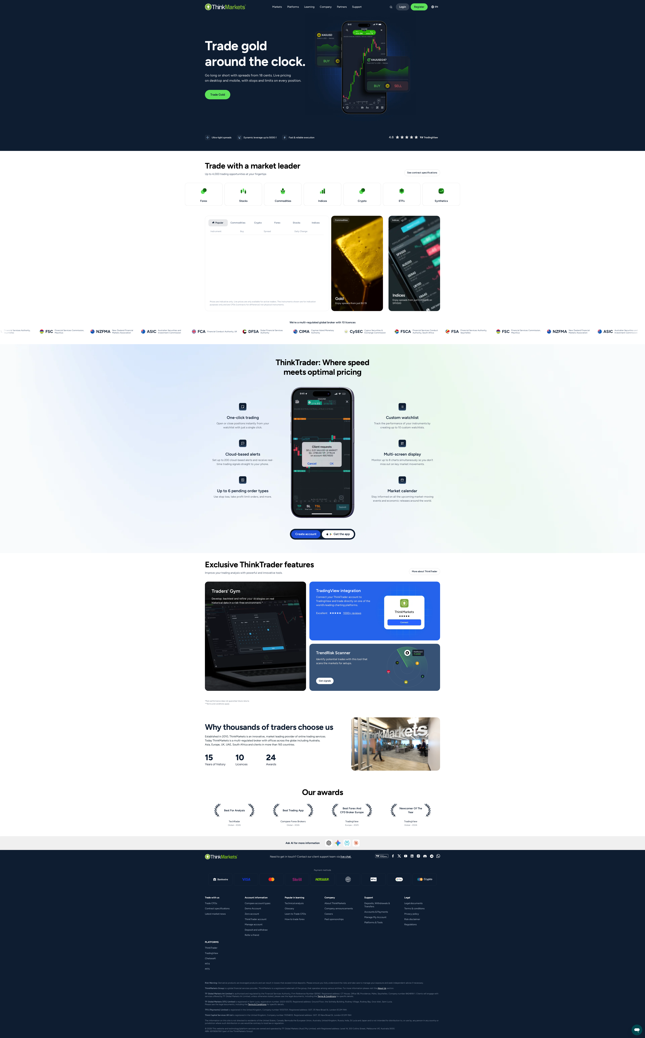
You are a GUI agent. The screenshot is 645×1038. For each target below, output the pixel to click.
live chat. (345, 856)
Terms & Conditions (327, 996)
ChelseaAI (210, 958)
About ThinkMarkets (335, 903)
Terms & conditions (414, 908)
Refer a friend (252, 935)
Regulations (410, 924)
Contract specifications (217, 908)
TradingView (211, 953)
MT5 (207, 969)
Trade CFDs (211, 903)
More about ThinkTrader (424, 571)
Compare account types (257, 903)
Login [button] (402, 6)
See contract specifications (422, 172)
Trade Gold (217, 94)
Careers (329, 913)
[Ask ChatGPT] (328, 843)
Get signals (325, 680)
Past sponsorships (334, 919)
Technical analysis (294, 903)
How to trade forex (295, 919)
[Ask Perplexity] (347, 843)
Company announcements (339, 908)
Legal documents (413, 903)
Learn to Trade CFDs (295, 913)
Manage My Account (375, 917)
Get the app (342, 534)
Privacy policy (411, 913)
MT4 (207, 963)
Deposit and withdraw (256, 929)
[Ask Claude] (356, 843)
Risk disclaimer (412, 919)
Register (419, 6)
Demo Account (253, 908)
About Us (382, 988)
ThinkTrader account (255, 919)
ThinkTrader (211, 947)
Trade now (356, 307)
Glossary (289, 908)
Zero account (252, 913)
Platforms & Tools (373, 922)
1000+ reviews (352, 613)
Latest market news (215, 913)
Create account (305, 534)
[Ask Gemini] (337, 843)
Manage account (253, 924)
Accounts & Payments (376, 911)
